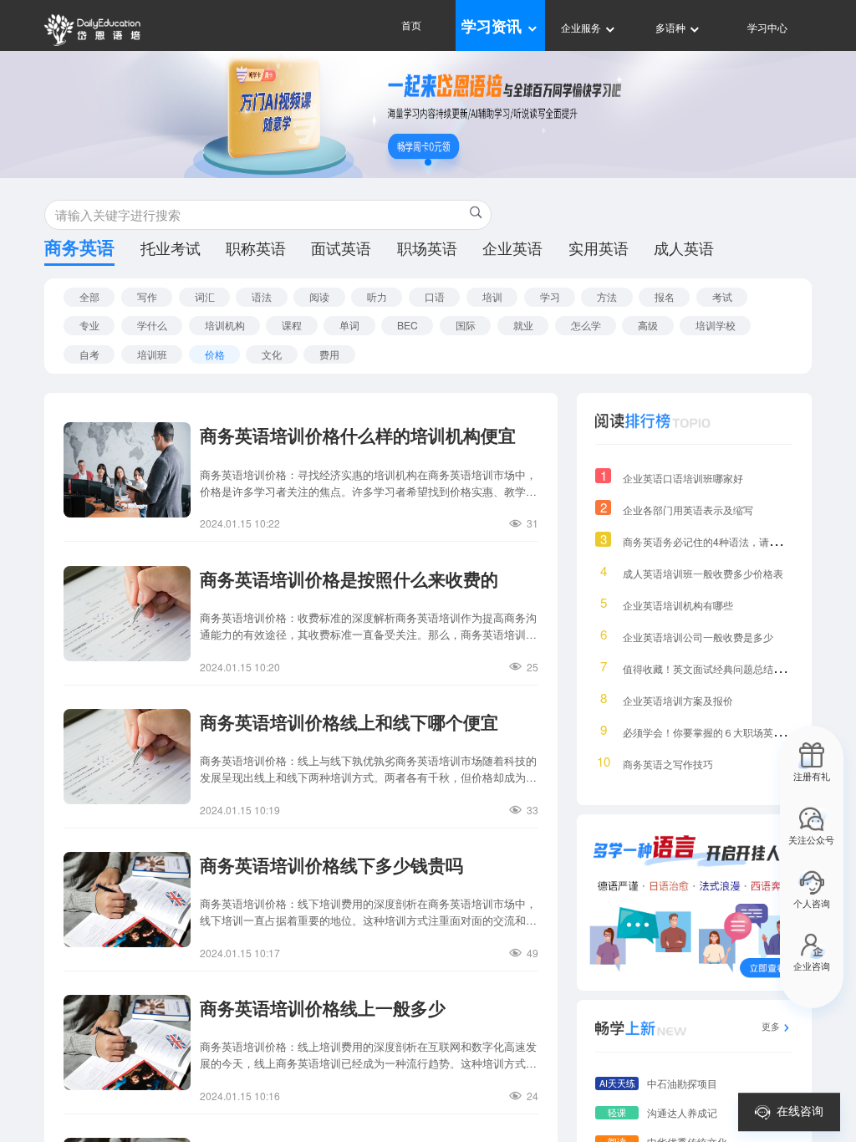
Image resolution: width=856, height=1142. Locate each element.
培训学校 (716, 325)
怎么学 (586, 325)
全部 (89, 296)
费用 (329, 354)
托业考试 (170, 249)
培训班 (152, 354)
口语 (435, 296)
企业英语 (512, 249)
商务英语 (79, 250)
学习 (550, 296)
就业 (523, 325)
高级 (648, 325)
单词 (349, 325)
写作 (147, 296)
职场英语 (427, 249)
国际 (466, 325)
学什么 (152, 325)
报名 (665, 296)
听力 (377, 296)
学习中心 (767, 27)
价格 (215, 354)
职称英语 (256, 249)
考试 (722, 296)
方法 (607, 296)
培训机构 (225, 325)
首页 (411, 25)
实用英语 (598, 249)
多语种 (671, 27)
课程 (292, 325)
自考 (89, 354)
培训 (492, 296)
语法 (262, 296)
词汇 (205, 296)
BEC (407, 325)
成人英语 (684, 249)
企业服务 (582, 27)
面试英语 (341, 249)
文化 (272, 354)
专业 (89, 325)
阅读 (319, 296)
